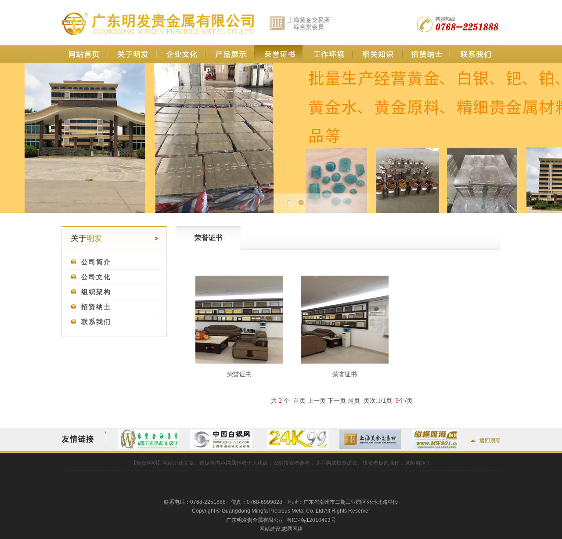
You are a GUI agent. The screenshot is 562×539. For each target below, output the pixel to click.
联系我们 (474, 54)
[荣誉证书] (239, 361)
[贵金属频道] (283, 447)
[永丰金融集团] (134, 447)
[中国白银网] (206, 447)
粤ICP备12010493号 (311, 520)
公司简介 (93, 262)
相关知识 (377, 54)
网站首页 (84, 54)
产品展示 (229, 54)
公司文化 (93, 276)
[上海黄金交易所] (355, 447)
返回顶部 (490, 440)
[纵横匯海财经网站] (428, 447)
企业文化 (180, 54)
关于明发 (132, 54)
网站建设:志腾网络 (281, 529)
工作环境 (327, 54)
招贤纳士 (426, 54)
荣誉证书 (278, 54)
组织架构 (93, 291)
